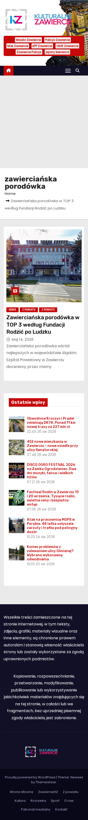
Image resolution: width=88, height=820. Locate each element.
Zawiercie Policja (29, 52)
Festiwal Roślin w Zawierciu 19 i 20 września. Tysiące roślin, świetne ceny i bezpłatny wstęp (53, 498)
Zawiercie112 (48, 792)
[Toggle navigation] (68, 70)
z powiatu (48, 309)
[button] (78, 70)
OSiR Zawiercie (67, 46)
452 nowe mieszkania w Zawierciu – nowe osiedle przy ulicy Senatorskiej (52, 446)
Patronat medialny (35, 809)
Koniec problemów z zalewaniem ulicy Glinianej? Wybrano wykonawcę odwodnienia (50, 553)
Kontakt (61, 809)
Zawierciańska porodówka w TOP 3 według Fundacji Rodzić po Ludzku (42, 324)
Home (10, 193)
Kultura (20, 800)
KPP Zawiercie (42, 46)
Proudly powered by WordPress (30, 777)
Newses (76, 777)
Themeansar (46, 782)
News (12, 309)
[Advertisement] (44, 122)
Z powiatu (70, 792)
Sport (55, 800)
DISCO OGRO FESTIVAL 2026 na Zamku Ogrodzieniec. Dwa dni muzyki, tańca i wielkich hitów (51, 471)
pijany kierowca (57, 52)
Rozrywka (38, 800)
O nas (69, 800)
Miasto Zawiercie (28, 40)
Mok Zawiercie (17, 46)
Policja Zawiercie (57, 40)
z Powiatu (28, 309)
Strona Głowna (21, 792)
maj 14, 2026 (22, 339)
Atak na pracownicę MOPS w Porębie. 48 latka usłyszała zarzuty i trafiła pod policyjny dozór (52, 526)
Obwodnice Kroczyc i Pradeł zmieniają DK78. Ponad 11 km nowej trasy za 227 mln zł (51, 422)
